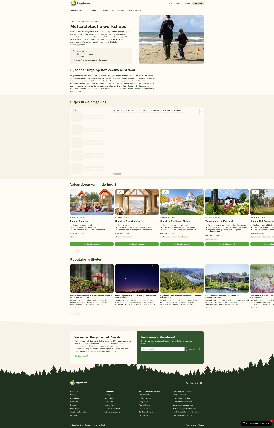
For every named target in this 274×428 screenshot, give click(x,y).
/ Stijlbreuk (199, 425)
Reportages (75, 408)
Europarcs (108, 402)
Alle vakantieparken (112, 412)
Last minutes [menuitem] (92, 10)
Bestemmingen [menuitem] (109, 10)
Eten (143, 110)
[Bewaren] (110, 192)
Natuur (119, 110)
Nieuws (73, 405)
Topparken (108, 398)
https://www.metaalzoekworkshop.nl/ (91, 60)
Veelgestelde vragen (78, 412)
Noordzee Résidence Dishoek (175, 221)
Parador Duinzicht (79, 221)
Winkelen (155, 110)
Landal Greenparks (112, 408)
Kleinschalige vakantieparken (185, 408)
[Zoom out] (201, 113)
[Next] (77, 251)
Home (72, 21)
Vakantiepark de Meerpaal (219, 221)
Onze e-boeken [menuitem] (134, 10)
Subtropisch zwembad (182, 402)
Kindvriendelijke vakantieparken (186, 412)
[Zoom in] (201, 109)
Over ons (74, 402)
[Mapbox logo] (116, 174)
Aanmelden (193, 349)
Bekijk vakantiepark (92, 244)
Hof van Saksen (145, 398)
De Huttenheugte (146, 412)
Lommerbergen (145, 408)
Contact (73, 415)
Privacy (73, 395)
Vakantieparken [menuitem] (76, 10)
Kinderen (180, 110)
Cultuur (131, 110)
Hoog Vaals (143, 402)
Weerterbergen (145, 405)
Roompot (108, 395)
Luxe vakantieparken (181, 398)
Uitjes (78, 21)
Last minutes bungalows (183, 415)
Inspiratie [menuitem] (121, 10)
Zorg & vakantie (179, 395)
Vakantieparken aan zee (183, 405)
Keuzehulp (198, 3)
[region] (157, 141)
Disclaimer (74, 398)
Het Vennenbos (145, 395)
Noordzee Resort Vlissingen (129, 221)
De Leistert (143, 415)
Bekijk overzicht (81, 356)
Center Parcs (109, 405)
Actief (167, 110)
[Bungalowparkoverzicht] (81, 3)
